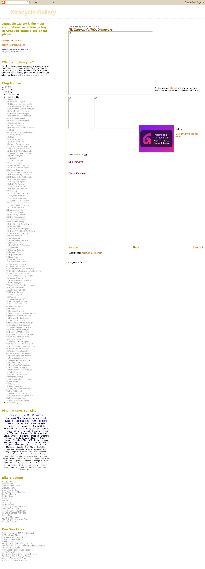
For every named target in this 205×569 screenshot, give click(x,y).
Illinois (37, 458)
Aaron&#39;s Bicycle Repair (22, 418)
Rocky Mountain (42, 463)
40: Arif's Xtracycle (13, 372)
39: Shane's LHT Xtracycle (16, 374)
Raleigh (34, 438)
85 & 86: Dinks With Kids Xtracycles (20, 269)
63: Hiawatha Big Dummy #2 (17, 318)
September (11, 403)
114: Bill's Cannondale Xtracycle (18, 203)
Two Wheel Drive (35, 467)
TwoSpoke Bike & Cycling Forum (16, 556)
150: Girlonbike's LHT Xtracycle (18, 116)
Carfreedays (7, 496)
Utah (45, 467)
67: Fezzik (10, 309)
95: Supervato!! (12, 247)
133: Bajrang (11, 158)
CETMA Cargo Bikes (11, 535)
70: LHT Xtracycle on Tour (16, 302)
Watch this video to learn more (29, 75)
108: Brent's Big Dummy (15, 217)
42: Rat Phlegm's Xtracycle (16, 367)
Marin (36, 428)
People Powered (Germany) (14, 511)
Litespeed (27, 461)
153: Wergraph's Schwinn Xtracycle (20, 109)
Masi (46, 461)
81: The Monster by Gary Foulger (19, 276)
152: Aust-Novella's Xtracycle (17, 111)
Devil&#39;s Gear (30, 456)
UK (5, 442)
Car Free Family (9, 494)
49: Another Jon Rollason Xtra (17, 351)
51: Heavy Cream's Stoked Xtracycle (20, 346)
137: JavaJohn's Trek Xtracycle (18, 146)
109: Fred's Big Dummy (15, 215)
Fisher (8, 431)
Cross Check (30, 447)
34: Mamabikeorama (14, 386)
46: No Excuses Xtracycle (16, 358)
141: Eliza (10, 137)
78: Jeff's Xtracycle (13, 283)
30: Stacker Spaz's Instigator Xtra (19, 396)
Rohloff (7, 465)
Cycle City (41, 447)
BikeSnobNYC (8, 488)
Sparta (42, 465)
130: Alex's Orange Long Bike (17, 165)
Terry (12, 467)
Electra (43, 420)
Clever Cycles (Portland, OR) (14, 537)
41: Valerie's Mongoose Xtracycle (19, 370)
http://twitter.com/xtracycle (13, 52)
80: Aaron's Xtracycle (14, 278)
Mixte (36, 440)
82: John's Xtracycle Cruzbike (18, 273)
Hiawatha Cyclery (21, 438)
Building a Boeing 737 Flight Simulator (19, 533)
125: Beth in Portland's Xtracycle (19, 177)
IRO (31, 458)
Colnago (43, 454)
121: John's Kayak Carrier (16, 186)
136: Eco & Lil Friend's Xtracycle (19, 151)
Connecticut (9, 456)
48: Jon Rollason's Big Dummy (18, 353)
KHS (29, 442)
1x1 (35, 452)
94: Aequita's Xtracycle (15, 250)
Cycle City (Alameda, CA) (13, 539)
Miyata (9, 445)
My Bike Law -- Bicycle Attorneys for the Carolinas (23, 546)
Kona (81, 154)
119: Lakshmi (11, 191)
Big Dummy (35, 415)
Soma (35, 465)
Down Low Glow (19, 440)
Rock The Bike (8, 552)
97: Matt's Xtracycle (14, 243)
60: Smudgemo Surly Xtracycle (18, 325)
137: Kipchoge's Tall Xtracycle (18, 149)
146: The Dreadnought (15, 125)
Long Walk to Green (10, 509)
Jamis (22, 442)
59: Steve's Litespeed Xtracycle (18, 327)
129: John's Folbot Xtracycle (17, 167)
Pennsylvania (23, 463)
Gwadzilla (6, 502)
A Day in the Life (9, 482)
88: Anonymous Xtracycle (16, 264)
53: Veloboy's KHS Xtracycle (17, 342)
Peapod (35, 435)
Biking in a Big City (10, 490)
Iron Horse (45, 458)
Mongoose (20, 449)
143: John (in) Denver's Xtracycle (19, 132)
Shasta (20, 465)
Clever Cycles (11, 435)
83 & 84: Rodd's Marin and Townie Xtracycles (24, 271)
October (10, 99)
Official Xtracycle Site (11, 548)
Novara (44, 440)
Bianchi (44, 428)
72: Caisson (11, 297)
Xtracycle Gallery (33, 12)
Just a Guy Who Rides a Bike (14, 507)
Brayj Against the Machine (13, 492)
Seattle (9, 420)
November (11, 97)
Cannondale (22, 423)
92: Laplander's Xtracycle (16, 255)
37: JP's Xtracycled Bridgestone (18, 379)
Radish (11, 426)
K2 (6, 461)
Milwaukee (10, 449)
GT (30, 440)
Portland (25, 431)
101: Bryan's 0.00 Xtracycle (17, 233)
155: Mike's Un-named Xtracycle (19, 104)
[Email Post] (85, 154)
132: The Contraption (14, 160)
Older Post (198, 247)
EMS (40, 456)
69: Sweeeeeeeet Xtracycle (17, 304)
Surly (13, 415)
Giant (16, 431)
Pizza (32, 463)
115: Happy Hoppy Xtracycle (17, 200)
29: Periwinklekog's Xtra (15, 398)
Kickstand (9, 428)
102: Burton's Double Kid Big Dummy (20, 231)
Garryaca (174, 88)
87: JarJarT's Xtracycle (15, 266)
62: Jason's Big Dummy (15, 320)
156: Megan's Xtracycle (15, 102)
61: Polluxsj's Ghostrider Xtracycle (19, 323)
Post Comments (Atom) (92, 253)
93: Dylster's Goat (13, 252)
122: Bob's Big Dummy (15, 184)
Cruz (35, 442)
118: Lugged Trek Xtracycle (17, 193)
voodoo (29, 470)
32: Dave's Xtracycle (14, 391)
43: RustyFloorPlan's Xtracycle (18, 365)
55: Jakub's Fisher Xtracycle (17, 337)
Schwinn (36, 431)
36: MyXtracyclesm (13, 382)
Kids (22, 415)
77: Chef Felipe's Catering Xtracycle (20, 285)
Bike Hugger (7, 484)
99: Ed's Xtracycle (13, 238)
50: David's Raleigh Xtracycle (17, 349)
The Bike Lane (21, 467)
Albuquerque (44, 452)
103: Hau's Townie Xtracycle (17, 229)
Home (136, 247)
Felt (45, 456)
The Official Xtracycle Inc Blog (15, 519)
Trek (44, 418)
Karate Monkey (23, 428)
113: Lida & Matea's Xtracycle (17, 205)
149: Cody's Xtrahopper (15, 118)
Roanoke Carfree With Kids (14, 513)
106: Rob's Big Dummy (15, 222)
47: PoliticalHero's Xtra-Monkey (18, 356)
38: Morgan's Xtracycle (15, 377)
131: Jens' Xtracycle (14, 163)
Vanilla (22, 470)
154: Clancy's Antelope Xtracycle (19, 106)
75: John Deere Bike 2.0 (15, 290)
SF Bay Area (23, 426)
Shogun (28, 465)
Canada (19, 447)
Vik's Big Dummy (9, 521)
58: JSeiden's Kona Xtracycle (17, 330)
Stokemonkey (37, 423)
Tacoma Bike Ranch (11, 517)
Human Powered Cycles (19, 458)
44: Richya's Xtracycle (15, 363)
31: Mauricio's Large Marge (17, 393)
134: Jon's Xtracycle (14, 156)
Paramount (18, 445)
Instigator (24, 435)
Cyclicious (6, 498)
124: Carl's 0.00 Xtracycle (16, 179)
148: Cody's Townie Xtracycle (17, 120)
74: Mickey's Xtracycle (15, 292)
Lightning (18, 461)
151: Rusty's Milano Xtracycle (17, 114)
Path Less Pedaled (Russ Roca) (16, 550)
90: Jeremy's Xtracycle (15, 259)
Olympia (13, 463)
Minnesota (43, 442)
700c (76, 154)
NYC (6, 463)
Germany (13, 442)
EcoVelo (5, 500)
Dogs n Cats (38, 426)
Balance (16, 454)
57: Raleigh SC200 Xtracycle (17, 332)
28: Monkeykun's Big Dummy (17, 400)
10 (6, 87)
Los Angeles (37, 461)
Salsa (14, 465)
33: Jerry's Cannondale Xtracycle (19, 389)
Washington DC (26, 452)
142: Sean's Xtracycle (14, 135)
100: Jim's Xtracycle (14, 236)
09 (6, 89)
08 (6, 92)
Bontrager (25, 454)
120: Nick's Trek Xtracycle (16, 189)
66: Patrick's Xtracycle (15, 311)
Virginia (15, 452)
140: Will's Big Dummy (15, 139)
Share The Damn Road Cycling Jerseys (19, 554)
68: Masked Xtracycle (14, 306)
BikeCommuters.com (11, 486)
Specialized (22, 420)
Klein (10, 461)
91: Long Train (12, 257)
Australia (38, 445)
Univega (7, 452)
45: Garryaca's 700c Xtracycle (90, 29)
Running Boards (40, 449)
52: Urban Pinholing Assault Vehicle (19, 344)
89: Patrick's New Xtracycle (17, 262)
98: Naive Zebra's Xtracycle (17, 240)
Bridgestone (40, 433)
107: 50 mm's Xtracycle (15, 219)
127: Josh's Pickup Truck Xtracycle (20, 172)
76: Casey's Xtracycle (15, 287)
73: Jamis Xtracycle (14, 295)
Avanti (8, 454)
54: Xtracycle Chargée (15, 339)
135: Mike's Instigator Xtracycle (18, 153)
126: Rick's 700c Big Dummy (17, 175)
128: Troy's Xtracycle (14, 170)
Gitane (5, 458)
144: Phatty (10, 130)
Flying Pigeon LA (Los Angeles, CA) (17, 544)
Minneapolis (26, 433)
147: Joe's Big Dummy (15, 123)
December (11, 95)
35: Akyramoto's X (13, 384)
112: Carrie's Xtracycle (15, 207)
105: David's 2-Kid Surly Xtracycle (19, 224)
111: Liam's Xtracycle (14, 210)
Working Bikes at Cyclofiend (14, 558)
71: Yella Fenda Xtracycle (16, 299)
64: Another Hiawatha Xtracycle (18, 316)
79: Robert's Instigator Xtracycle (18, 280)
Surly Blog (6, 515)
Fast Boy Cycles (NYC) (12, 541)
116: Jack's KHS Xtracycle (16, 198)
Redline (29, 449)
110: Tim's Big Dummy (15, 212)
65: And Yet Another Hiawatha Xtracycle (21, 313)
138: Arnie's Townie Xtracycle (17, 144)
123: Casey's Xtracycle (15, 182)
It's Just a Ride (8, 504)
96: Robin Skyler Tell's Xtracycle (18, 245)
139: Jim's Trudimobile (15, 142)
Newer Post (73, 247)
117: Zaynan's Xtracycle (15, 196)
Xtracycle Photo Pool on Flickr (15, 560)
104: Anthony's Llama (14, 226)
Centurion (34, 454)
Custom (19, 456)
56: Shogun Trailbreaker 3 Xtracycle (20, 334)
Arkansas (29, 445)
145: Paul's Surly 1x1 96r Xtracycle (20, 127)
